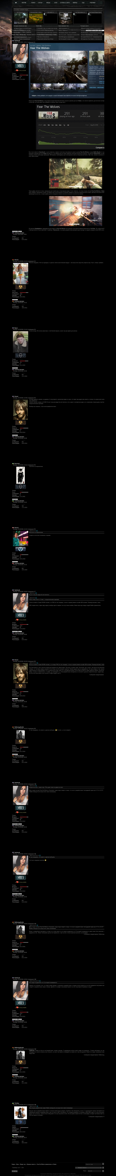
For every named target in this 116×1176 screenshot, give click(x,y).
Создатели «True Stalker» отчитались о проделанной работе (97, 39)
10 (35, 784)
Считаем (17, 32)
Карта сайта (68, 1175)
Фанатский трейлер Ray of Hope (45, 39)
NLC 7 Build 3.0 (63, 30)
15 (20, 295)
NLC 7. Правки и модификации (22, 39)
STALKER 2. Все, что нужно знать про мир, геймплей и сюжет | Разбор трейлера (57, 28)
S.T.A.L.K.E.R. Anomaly (20, 34)
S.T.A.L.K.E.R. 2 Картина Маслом (45, 30)
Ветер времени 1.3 (64, 28)
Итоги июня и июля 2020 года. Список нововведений (50, 32)
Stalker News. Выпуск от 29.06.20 (90, 34)
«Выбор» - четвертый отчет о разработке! (92, 30)
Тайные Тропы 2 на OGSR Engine (23, 28)
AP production (65, 1173)
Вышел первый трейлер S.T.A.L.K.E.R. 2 (91, 28)
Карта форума (75, 1175)
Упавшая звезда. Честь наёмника (68, 32)
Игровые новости (31, 1164)
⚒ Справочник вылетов (21, 37)
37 (20, 78)
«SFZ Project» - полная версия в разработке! (93, 32)
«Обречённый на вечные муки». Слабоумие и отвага (50, 34)
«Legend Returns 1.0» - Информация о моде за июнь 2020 (96, 37)
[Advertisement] (66, 247)
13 (35, 979)
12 (35, 923)
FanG (59, 1173)
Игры (17, 1164)
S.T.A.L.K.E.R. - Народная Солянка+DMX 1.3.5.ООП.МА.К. (73, 34)
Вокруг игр (22, 1164)
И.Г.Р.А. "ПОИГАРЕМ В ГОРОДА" (23, 30)
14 (35, 1049)
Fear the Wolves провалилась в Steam (46, 1164)
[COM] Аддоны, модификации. (67, 37)
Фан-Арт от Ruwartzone (43, 37)
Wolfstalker (49, 1173)
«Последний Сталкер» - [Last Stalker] (69, 39)
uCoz (90, 1175)
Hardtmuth (31, 1050)
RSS (81, 1175)
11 (35, 854)
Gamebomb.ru (38, 228)
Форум (13, 34)
